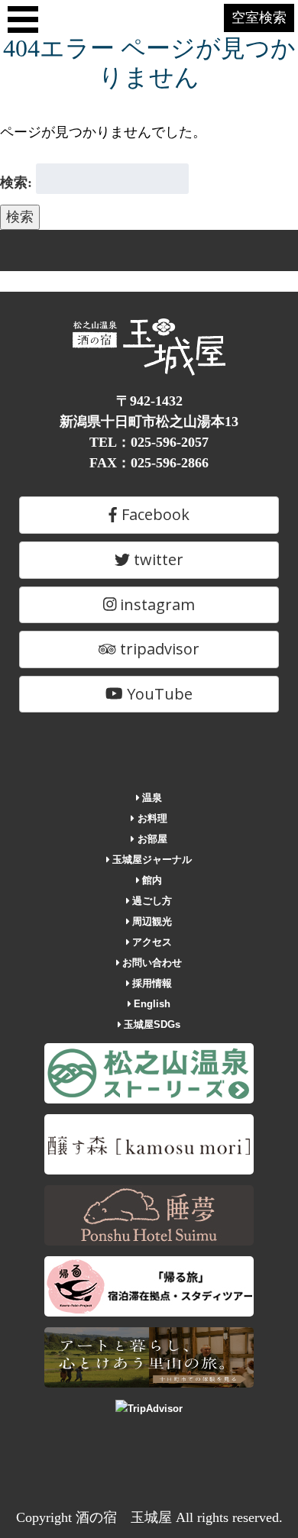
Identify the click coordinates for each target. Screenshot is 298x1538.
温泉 (150, 797)
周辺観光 (150, 921)
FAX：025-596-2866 (149, 462)
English (150, 1004)
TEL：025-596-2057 (149, 442)
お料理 (150, 818)
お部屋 (150, 839)
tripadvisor (157, 648)
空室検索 (259, 17)
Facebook (153, 514)
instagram (155, 604)
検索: (16, 182)
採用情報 (150, 983)
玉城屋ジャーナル (150, 859)
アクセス (150, 942)
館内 (150, 880)
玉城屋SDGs (150, 1024)
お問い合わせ (150, 962)
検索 (20, 217)
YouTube (158, 693)
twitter (156, 559)
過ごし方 (150, 900)
